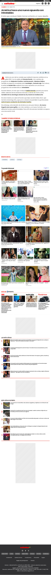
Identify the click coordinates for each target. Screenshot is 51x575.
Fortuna (32, 553)
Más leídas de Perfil (8, 400)
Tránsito (33, 560)
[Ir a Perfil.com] (47, 1)
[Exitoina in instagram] (43, 3)
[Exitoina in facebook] (46, 3)
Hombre (39, 553)
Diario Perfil (4, 553)
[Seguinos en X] (49, 3)
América (12, 159)
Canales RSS (9, 557)
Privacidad (36, 557)
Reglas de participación (22, 560)
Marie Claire (25, 553)
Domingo (19, 159)
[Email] (48, 73)
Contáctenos (28, 557)
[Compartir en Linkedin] (45, 73)
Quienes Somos (18, 557)
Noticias (18, 553)
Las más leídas (6, 338)
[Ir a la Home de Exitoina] (10, 4)
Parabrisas (45, 553)
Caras (11, 553)
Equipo (43, 557)
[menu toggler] (2, 3)
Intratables (4, 159)
